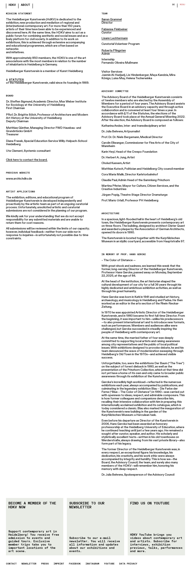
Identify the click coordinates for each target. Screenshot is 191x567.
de (173, 5)
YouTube (109, 564)
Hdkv (12, 5)
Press (45, 564)
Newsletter (28, 564)
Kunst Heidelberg (71, 71)
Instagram (92, 564)
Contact (11, 564)
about (25, 5)
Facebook (75, 564)
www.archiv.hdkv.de (19, 178)
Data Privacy (128, 564)
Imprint (59, 564)
